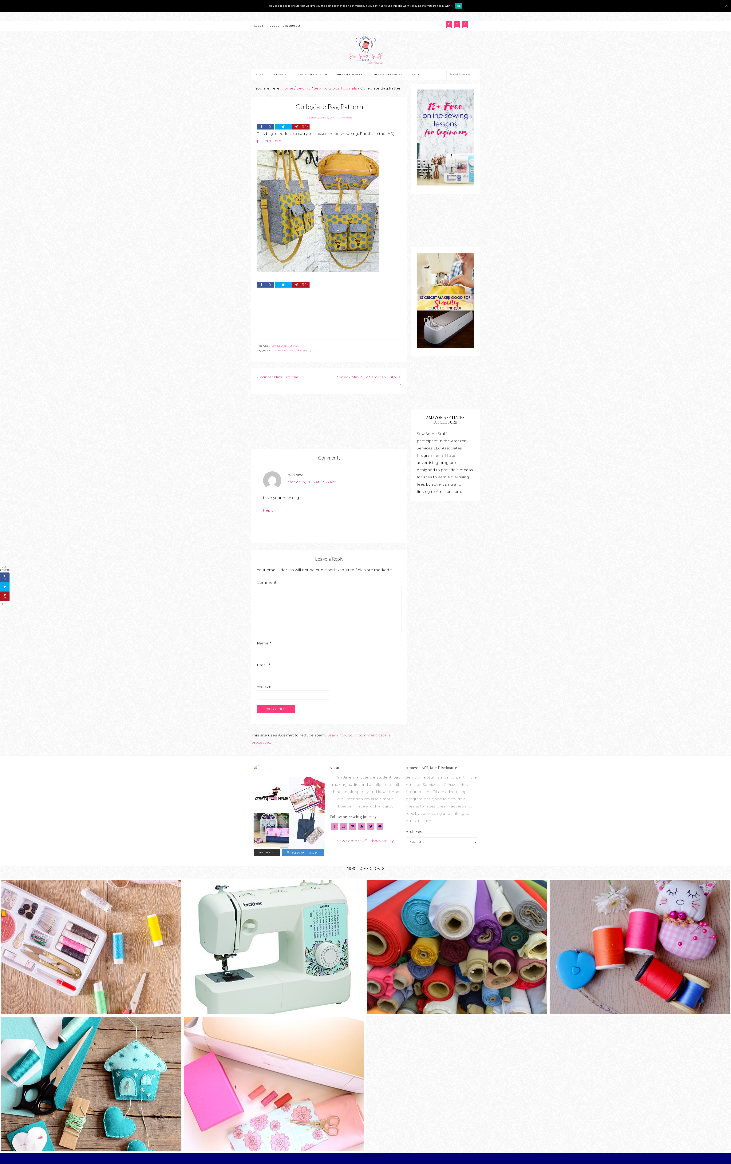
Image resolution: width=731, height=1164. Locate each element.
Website (265, 686)
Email (263, 665)
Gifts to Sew (295, 350)
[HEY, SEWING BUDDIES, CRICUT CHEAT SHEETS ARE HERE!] (307, 795)
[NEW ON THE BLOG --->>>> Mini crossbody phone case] (307, 830)
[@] (264, 770)
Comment (267, 582)
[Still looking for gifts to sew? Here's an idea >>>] (271, 830)
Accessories (280, 350)
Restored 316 (393, 1158)
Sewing (307, 350)
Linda (289, 475)
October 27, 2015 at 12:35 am (310, 482)
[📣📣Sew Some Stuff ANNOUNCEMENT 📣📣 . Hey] (271, 795)
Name (264, 643)
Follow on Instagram (305, 853)
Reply (268, 510)
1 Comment (345, 117)
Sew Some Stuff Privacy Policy (365, 841)
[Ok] (726, 6)
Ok (458, 5)
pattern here (269, 141)
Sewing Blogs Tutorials (285, 345)
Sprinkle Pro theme (367, 1158)
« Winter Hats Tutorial (277, 377)
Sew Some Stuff (365, 50)
